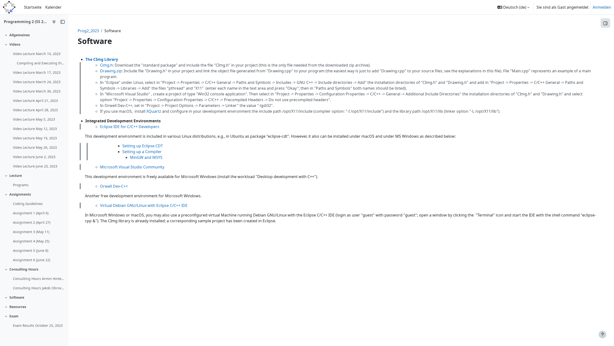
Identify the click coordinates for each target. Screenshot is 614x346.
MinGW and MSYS (146, 157)
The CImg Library (101, 59)
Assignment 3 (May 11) (31, 231)
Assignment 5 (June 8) (30, 250)
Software (16, 297)
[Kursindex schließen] (62, 21)
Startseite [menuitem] (32, 7)
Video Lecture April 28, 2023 (35, 110)
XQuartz (153, 111)
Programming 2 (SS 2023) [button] (26, 21)
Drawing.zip (111, 71)
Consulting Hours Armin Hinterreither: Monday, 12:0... (39, 278)
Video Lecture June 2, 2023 (34, 156)
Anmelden (602, 7)
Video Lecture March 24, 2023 (36, 82)
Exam (13, 316)
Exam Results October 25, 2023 (38, 325)
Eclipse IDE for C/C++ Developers (129, 126)
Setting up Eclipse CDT (142, 145)
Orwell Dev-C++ (114, 186)
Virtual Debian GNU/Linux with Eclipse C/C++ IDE (144, 205)
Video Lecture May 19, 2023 (35, 138)
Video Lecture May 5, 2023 (34, 119)
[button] (513, 7)
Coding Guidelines (28, 203)
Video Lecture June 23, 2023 (35, 166)
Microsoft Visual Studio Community (132, 167)
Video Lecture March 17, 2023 (36, 72)
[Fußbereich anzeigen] (602, 334)
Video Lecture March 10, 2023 (36, 53)
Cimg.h (106, 65)
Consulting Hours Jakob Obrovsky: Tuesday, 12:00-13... (39, 288)
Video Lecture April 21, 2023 (35, 100)
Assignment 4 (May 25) (31, 241)
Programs (21, 185)
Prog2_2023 (88, 30)
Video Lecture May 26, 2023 (35, 147)
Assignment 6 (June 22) (31, 260)
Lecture (15, 175)
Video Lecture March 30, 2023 (36, 91)
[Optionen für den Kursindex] (54, 21)
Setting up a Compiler (142, 151)
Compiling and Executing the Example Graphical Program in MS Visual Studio (41, 63)
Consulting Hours (23, 269)
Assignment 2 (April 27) (31, 222)
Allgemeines (19, 35)
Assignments (20, 194)
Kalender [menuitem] (53, 7)
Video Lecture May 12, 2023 (35, 128)
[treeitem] (34, 35)
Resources (17, 306)
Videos (14, 44)
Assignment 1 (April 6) (30, 213)
